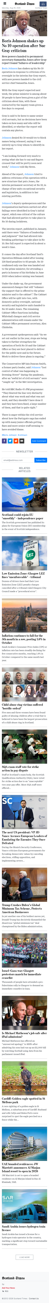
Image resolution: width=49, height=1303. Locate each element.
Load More (24, 1257)
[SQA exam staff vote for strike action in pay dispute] (24, 746)
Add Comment (39, 441)
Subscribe (40, 460)
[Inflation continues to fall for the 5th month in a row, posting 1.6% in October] (24, 615)
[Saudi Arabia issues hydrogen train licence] (24, 1206)
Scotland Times (24, 3)
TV (3, 1284)
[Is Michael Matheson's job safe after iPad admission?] (24, 1012)
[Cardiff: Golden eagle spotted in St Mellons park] (24, 1078)
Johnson (6, 138)
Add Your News (8, 1288)
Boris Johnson (9, 68)
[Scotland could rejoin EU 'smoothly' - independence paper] (24, 494)
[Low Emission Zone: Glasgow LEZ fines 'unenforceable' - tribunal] (24, 553)
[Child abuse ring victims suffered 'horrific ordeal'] (24, 684)
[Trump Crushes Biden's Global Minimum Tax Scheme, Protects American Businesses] (24, 884)
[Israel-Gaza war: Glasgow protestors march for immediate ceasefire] (24, 950)
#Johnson (22, 435)
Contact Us (34, 1298)
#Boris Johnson (9, 435)
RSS (6, 1291)
